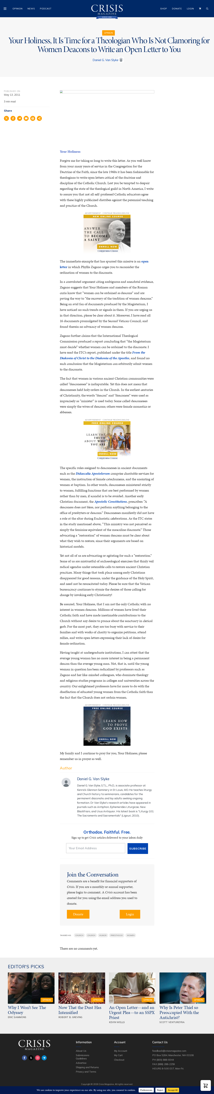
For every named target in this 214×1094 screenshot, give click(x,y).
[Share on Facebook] (13, 118)
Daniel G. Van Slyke (105, 60)
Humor (103, 935)
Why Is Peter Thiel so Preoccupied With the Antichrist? (179, 1012)
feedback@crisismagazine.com (169, 1050)
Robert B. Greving (70, 1017)
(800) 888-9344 (165, 1059)
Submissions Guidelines (82, 1057)
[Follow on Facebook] (24, 1057)
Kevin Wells (117, 1022)
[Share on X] (6, 118)
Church (79, 935)
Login (190, 8)
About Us (81, 1050)
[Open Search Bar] (207, 8)
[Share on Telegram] (19, 118)
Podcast (46, 8)
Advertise (81, 1062)
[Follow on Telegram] (44, 1057)
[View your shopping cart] (200, 8)
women (131, 935)
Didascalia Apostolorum (93, 473)
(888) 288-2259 (166, 1064)
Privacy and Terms (86, 1071)
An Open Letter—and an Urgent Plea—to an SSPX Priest (132, 1012)
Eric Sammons (17, 1017)
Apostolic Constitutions (110, 501)
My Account (120, 1050)
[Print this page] (32, 118)
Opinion (18, 8)
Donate (177, 8)
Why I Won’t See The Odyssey (27, 1010)
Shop (163, 8)
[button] (206, 1085)
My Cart (118, 1055)
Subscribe (137, 848)
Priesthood (117, 935)
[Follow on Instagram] (37, 1057)
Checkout (119, 1059)
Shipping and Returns (87, 1067)
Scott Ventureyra (172, 1022)
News (31, 8)
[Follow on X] (31, 1057)
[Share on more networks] (39, 118)
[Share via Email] (26, 118)
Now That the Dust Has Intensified (79, 1010)
